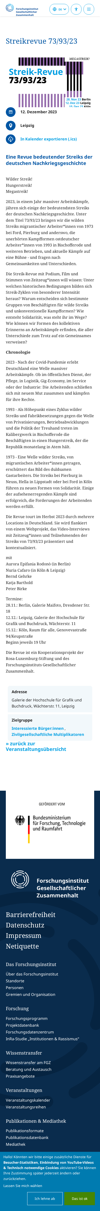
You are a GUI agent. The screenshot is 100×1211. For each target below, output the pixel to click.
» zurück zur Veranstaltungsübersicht (36, 746)
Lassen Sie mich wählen (22, 1185)
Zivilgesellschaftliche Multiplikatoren (48, 734)
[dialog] (50, 1181)
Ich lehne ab (45, 1198)
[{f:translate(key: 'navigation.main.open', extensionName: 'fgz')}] (88, 9)
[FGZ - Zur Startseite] (24, 10)
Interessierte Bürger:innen (38, 728)
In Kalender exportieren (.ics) (48, 139)
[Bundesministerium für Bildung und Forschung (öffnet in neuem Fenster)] (50, 825)
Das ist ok (79, 1198)
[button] (50, 82)
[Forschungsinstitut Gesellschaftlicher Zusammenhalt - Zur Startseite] (50, 884)
